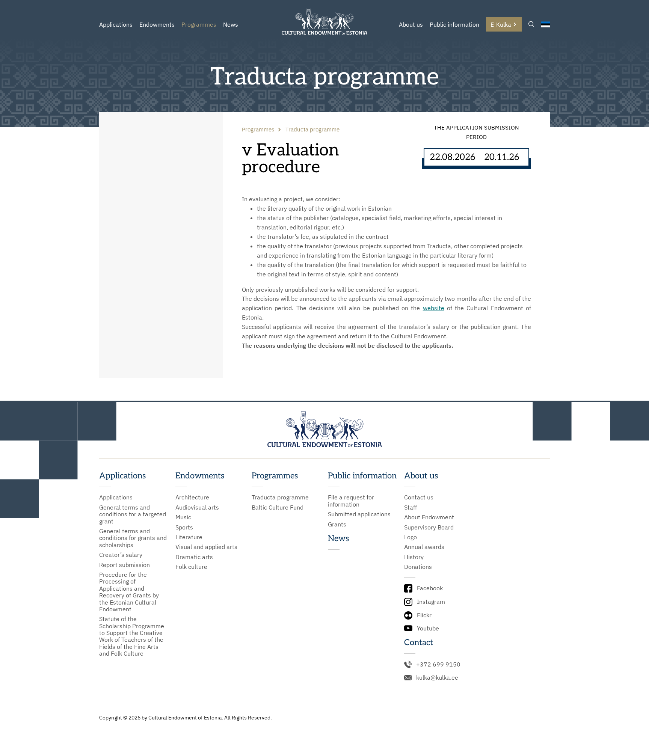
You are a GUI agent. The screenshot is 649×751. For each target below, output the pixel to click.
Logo (410, 537)
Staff (410, 507)
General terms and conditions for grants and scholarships (133, 538)
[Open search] (531, 24)
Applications (116, 24)
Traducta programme (280, 497)
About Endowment (429, 517)
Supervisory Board (429, 527)
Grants (337, 524)
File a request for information (351, 501)
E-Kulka (501, 24)
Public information (454, 24)
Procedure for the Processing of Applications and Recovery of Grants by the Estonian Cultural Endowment (129, 591)
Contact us (418, 497)
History (414, 556)
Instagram (431, 601)
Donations (418, 566)
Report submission (124, 564)
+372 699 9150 (438, 664)
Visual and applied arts (206, 546)
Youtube (428, 628)
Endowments (157, 24)
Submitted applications (359, 514)
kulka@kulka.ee (437, 677)
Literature (188, 537)
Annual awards (424, 546)
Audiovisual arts (197, 507)
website (433, 308)
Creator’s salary (120, 554)
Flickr (424, 615)
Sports (184, 527)
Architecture (192, 497)
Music (183, 517)
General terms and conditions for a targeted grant (132, 514)
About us (411, 24)
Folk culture (191, 566)
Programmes (198, 24)
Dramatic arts (194, 556)
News (230, 24)
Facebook (430, 588)
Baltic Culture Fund (277, 507)
